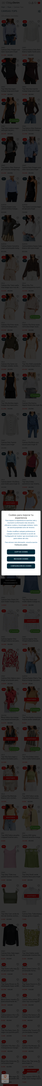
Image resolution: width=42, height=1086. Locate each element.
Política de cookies (21, 545)
